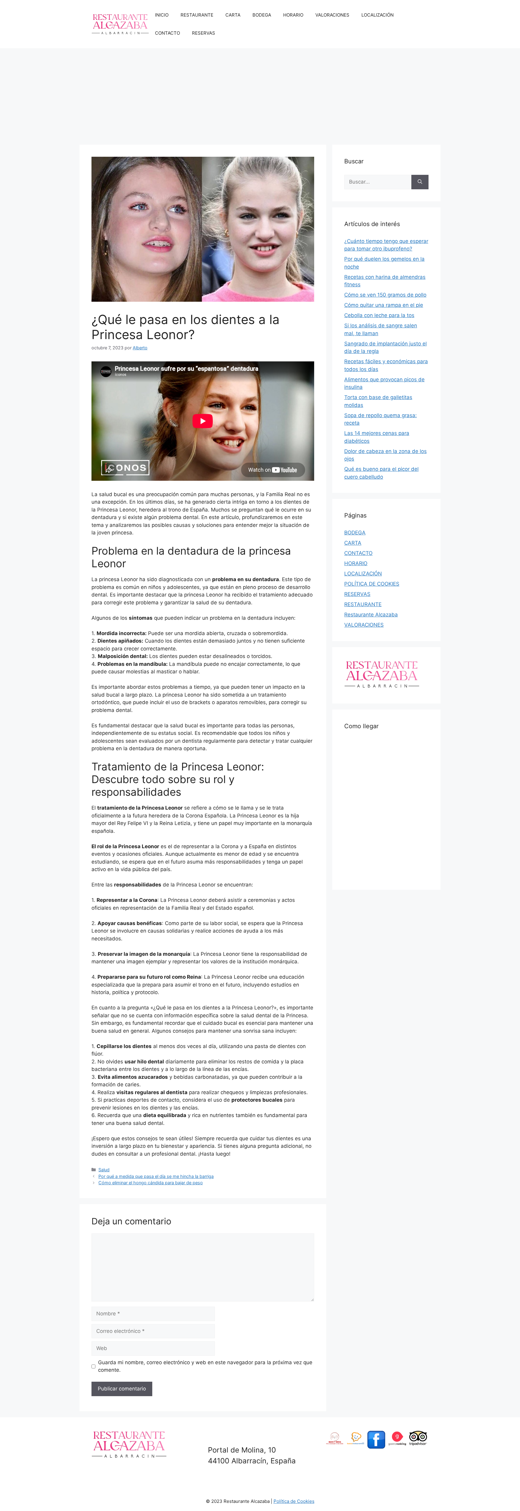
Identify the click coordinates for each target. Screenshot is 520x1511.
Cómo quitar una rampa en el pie (383, 305)
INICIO (162, 15)
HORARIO (293, 15)
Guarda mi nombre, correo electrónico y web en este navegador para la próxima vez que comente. (205, 1366)
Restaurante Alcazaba (371, 615)
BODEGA (261, 15)
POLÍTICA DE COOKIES (371, 584)
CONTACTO (167, 33)
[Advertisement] (260, 93)
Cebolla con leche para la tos (379, 315)
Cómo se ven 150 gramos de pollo (385, 295)
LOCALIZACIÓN (377, 15)
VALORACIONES (332, 15)
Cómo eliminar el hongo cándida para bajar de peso (150, 1182)
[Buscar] (420, 182)
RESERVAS (203, 33)
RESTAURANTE (197, 15)
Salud (104, 1169)
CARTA (232, 15)
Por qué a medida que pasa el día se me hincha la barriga (156, 1176)
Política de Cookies (294, 1501)
